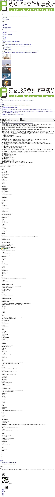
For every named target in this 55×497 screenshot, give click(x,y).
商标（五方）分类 (5, 34)
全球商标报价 (5, 32)
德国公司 (9, 44)
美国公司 (4, 46)
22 (15, 123)
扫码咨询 (3, 489)
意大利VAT (13, 100)
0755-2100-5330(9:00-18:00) (4, 491)
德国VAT (11, 100)
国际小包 (7, 49)
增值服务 (3, 36)
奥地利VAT (24, 100)
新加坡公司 (15, 46)
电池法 (8, 41)
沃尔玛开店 (4, 52)
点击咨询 (3, 490)
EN (22, 0)
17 (11, 123)
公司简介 (3, 462)
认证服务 (4, 37)
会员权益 (20, 0)
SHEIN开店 (31, 111)
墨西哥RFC (32, 100)
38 (27, 123)
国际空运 (7, 47)
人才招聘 (15, 462)
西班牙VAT (8, 100)
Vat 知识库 (4, 66)
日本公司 (10, 46)
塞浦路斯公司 (29, 44)
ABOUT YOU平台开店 (12, 52)
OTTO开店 (7, 52)
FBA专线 (4, 49)
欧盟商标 (4, 27)
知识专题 (16, 114)
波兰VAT (19, 100)
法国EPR (12, 41)
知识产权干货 (5, 86)
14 (9, 123)
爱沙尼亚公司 (21, 44)
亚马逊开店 (3, 111)
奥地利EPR (18, 41)
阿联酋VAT (4, 19)
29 (20, 123)
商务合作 (8, 114)
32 (22, 123)
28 (19, 123)
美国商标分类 (10, 34)
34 (24, 123)
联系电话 (3, 495)
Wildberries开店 (29, 52)
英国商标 (7, 27)
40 (28, 123)
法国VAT (5, 100)
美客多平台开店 (20, 111)
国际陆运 (9, 47)
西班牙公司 (15, 44)
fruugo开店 (32, 52)
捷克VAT (16, 100)
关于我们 (3, 114)
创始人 (8, 462)
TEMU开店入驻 (27, 111)
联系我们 (5, 114)
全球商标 (3, 25)
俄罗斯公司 (7, 46)
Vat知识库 (13, 114)
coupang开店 (20, 52)
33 (23, 123)
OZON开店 (35, 52)
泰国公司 (18, 46)
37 (26, 123)
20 (13, 123)
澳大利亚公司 (24, 46)
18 (12, 123)
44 (31, 123)
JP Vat (1, 99)
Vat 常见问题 (5, 79)
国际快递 (9, 49)
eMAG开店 (17, 52)
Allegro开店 (23, 111)
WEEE (6, 41)
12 (7, 123)
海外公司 (4, 38)
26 (18, 123)
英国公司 (7, 44)
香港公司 (30, 46)
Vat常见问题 (18, 114)
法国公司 (4, 44)
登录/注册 (18, 0)
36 (25, 123)
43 (30, 123)
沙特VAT (7, 19)
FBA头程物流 (2, 106)
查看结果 (1, 460)
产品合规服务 (2, 104)
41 (29, 123)
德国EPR (10, 41)
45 (32, 123)
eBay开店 (6, 111)
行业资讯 (10, 114)
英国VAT (3, 100)
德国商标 (9, 27)
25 (17, 123)
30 (21, 123)
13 (8, 123)
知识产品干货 (22, 114)
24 (16, 123)
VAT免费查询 (5, 24)
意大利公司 (12, 44)
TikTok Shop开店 (35, 111)
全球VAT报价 (5, 17)
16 (10, 123)
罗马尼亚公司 (25, 44)
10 (6, 123)
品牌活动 (5, 462)
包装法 (4, 41)
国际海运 (4, 47)
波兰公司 (18, 44)
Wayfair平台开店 (16, 111)
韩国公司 (13, 46)
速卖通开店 (11, 111)
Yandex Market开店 (24, 52)
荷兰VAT (21, 100)
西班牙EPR (15, 41)
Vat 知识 (3, 53)
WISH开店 (9, 111)
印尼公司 (21, 46)
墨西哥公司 (27, 46)
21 (14, 123)
